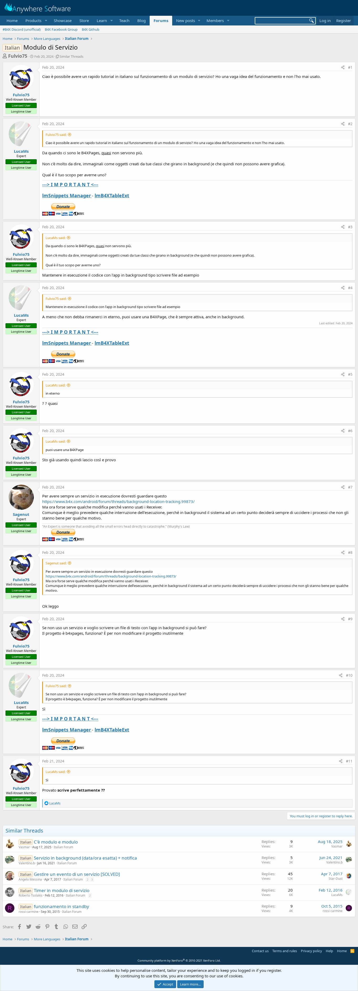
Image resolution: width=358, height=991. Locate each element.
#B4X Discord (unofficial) (22, 29)
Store (84, 20)
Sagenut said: (56, 563)
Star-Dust (336, 878)
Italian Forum (63, 847)
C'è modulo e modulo (56, 842)
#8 (350, 552)
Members (215, 20)
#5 (350, 374)
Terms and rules (284, 950)
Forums (161, 20)
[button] (35, 20)
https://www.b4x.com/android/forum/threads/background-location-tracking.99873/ (118, 501)
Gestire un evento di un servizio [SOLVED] (77, 874)
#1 (350, 67)
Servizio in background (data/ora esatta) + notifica (85, 858)
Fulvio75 (17, 56)
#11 (349, 761)
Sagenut (21, 514)
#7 (350, 487)
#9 (350, 618)
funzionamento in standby (61, 906)
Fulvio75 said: (56, 134)
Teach (124, 20)
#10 (349, 675)
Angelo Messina (30, 879)
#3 (350, 226)
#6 (350, 430)
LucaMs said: (56, 237)
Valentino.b (27, 863)
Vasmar (24, 847)
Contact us (260, 950)
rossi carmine (29, 911)
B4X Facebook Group (61, 29)
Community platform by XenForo (179, 960)
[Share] (342, 67)
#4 (350, 287)
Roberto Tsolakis (30, 895)
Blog (141, 20)
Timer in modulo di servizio (61, 890)
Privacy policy (311, 950)
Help (329, 950)
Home (12, 20)
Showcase (63, 20)
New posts (185, 20)
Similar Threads (71, 56)
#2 (350, 123)
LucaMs (21, 151)
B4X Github (90, 29)
